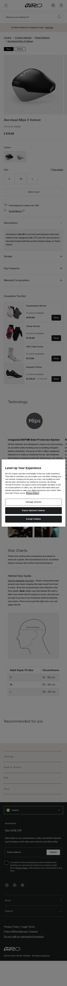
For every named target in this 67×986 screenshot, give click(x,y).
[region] (33, 493)
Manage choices (33, 502)
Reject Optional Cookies (33, 510)
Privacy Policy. (33, 493)
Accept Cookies (33, 519)
